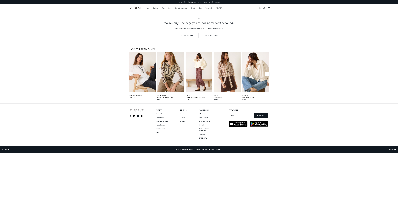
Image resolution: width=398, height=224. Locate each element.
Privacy (198, 149)
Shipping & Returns (162, 121)
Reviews (182, 121)
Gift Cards (202, 114)
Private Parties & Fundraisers (204, 129)
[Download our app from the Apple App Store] (238, 124)
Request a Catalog (204, 121)
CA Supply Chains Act (214, 149)
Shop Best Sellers (211, 36)
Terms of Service (181, 149)
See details (217, 2)
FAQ (157, 132)
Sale (200, 8)
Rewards (201, 125)
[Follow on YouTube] (138, 116)
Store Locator (203, 117)
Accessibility (190, 149)
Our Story (183, 114)
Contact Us (159, 114)
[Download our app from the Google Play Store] (259, 124)
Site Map (204, 149)
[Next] (267, 74)
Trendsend (209, 8)
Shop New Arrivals (187, 36)
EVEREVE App (203, 138)
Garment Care (160, 129)
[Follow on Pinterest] (142, 116)
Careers (182, 117)
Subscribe (261, 115)
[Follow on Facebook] (130, 116)
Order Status (160, 117)
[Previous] (131, 74)
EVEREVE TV (219, 8)
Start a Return (160, 125)
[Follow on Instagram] (134, 116)
